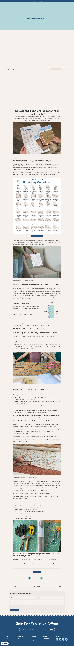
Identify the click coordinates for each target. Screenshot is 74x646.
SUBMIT (47, 331)
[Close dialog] (55, 311)
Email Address (40, 325)
